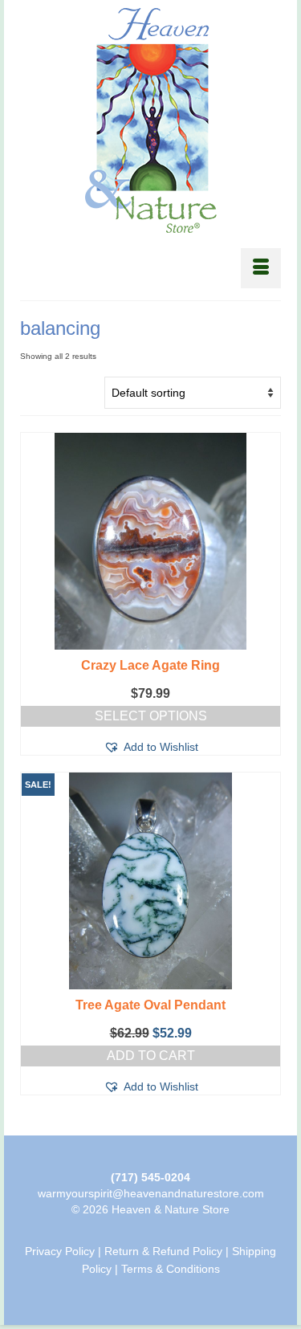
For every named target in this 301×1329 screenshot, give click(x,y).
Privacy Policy (60, 1251)
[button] (151, 747)
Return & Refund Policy (163, 1251)
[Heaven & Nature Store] (150, 120)
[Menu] (261, 268)
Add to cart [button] (151, 1055)
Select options (151, 716)
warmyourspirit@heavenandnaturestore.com (151, 1193)
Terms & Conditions (170, 1268)
